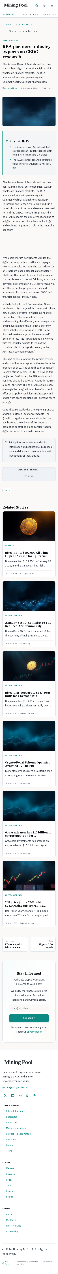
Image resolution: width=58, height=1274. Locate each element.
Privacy (9, 1145)
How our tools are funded (18, 1133)
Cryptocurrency (23, 24)
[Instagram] (20, 1095)
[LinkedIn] (12, 1095)
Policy (9, 1179)
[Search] (36, 5)
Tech (8, 1185)
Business (10, 1174)
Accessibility (12, 1231)
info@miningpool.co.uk (16, 1087)
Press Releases (13, 1225)
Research (10, 1191)
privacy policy (34, 1031)
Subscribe (29, 1018)
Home (8, 24)
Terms (9, 1150)
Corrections (11, 1122)
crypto (7, 490)
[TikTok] (27, 1095)
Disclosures (11, 1116)
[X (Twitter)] (5, 1095)
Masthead (11, 1220)
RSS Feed (7, 1262)
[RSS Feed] (35, 1095)
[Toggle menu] (52, 5)
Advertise (11, 1139)
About (9, 1214)
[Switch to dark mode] (44, 5)
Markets (10, 14)
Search (9, 1196)
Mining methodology (16, 1128)
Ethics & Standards (15, 1111)
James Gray (11, 88)
